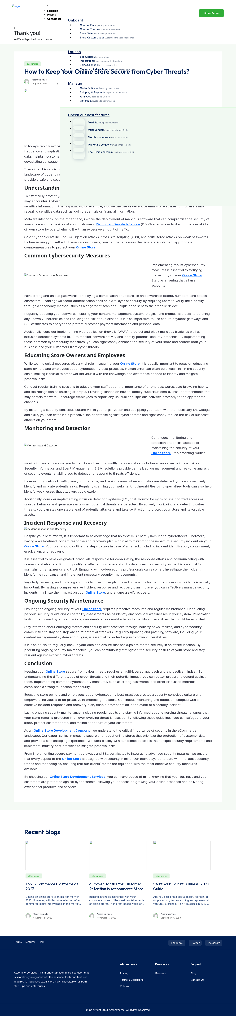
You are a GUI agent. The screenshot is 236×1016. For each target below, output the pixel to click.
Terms (18, 942)
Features (30, 942)
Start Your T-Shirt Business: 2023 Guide (181, 886)
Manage (75, 83)
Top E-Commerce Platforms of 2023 (52, 886)
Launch (74, 52)
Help (41, 942)
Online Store (86, 247)
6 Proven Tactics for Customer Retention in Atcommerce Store (116, 886)
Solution (52, 11)
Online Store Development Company (62, 730)
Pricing (124, 973)
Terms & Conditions (132, 979)
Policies (124, 986)
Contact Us (197, 979)
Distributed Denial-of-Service (118, 224)
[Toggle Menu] (47, 5)
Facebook (176, 943)
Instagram (213, 943)
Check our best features (88, 115)
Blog (193, 973)
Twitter (195, 943)
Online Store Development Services (77, 777)
